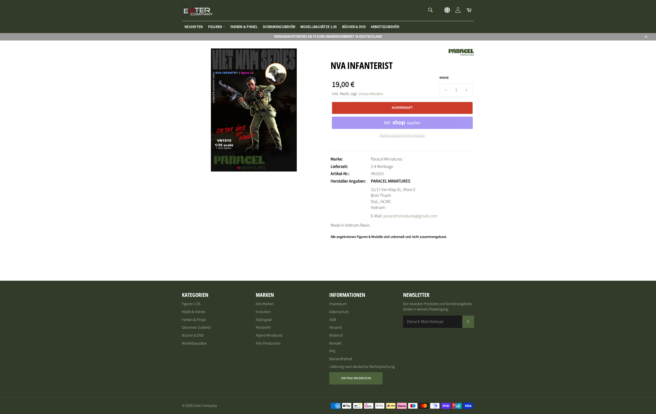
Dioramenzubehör (279, 26)
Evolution (263, 312)
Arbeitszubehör (385, 26)
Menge (444, 78)
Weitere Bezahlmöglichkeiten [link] (402, 135)
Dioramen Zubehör (196, 327)
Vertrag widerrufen (356, 378)
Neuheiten (193, 26)
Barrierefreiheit (340, 359)
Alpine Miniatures (269, 335)
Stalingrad (264, 319)
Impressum (338, 304)
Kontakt (335, 343)
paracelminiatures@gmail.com (410, 216)
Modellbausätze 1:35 (318, 26)
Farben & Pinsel (244, 26)
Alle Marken (265, 304)
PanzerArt (263, 327)
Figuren (215, 26)
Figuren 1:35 (191, 304)
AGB (332, 319)
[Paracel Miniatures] (461, 55)
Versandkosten (370, 94)
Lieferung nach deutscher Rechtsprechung (362, 366)
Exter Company (205, 405)
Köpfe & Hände (193, 312)
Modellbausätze (194, 343)
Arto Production (268, 343)
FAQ (332, 351)
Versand (335, 327)
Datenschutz (339, 312)
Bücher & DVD (354, 26)
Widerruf (336, 335)
